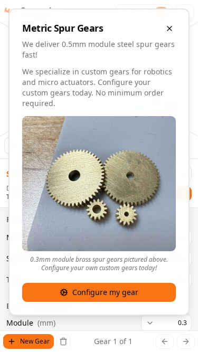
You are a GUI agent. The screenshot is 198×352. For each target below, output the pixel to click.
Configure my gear (105, 292)
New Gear (35, 341)
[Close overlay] (169, 28)
